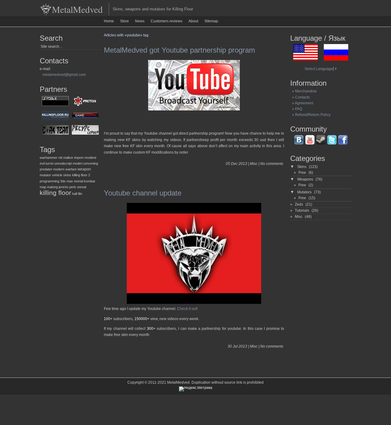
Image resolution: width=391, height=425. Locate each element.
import (78, 157)
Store (124, 21)
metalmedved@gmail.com (64, 75)
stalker (68, 157)
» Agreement (301, 103)
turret (49, 163)
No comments (271, 164)
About (193, 21)
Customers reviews (166, 21)
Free (302, 172)
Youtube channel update (142, 193)
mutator (45, 175)
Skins (301, 167)
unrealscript (63, 163)
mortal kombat (84, 181)
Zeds (299, 204)
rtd (60, 157)
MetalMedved (77, 9)
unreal (81, 187)
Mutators (304, 192)
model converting (85, 163)
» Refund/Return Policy (310, 115)
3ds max (66, 181)
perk (72, 187)
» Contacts (300, 97)
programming (49, 181)
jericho (63, 187)
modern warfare (65, 169)
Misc (254, 164)
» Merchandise (303, 91)
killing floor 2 (81, 175)
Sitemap (211, 21)
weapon (84, 169)
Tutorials (302, 210)
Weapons (305, 179)
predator (46, 169)
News (139, 21)
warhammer (48, 157)
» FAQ (296, 109)
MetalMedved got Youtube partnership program (179, 50)
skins (67, 175)
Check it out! (187, 309)
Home (109, 21)
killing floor (55, 192)
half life (77, 194)
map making (49, 187)
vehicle (57, 175)
